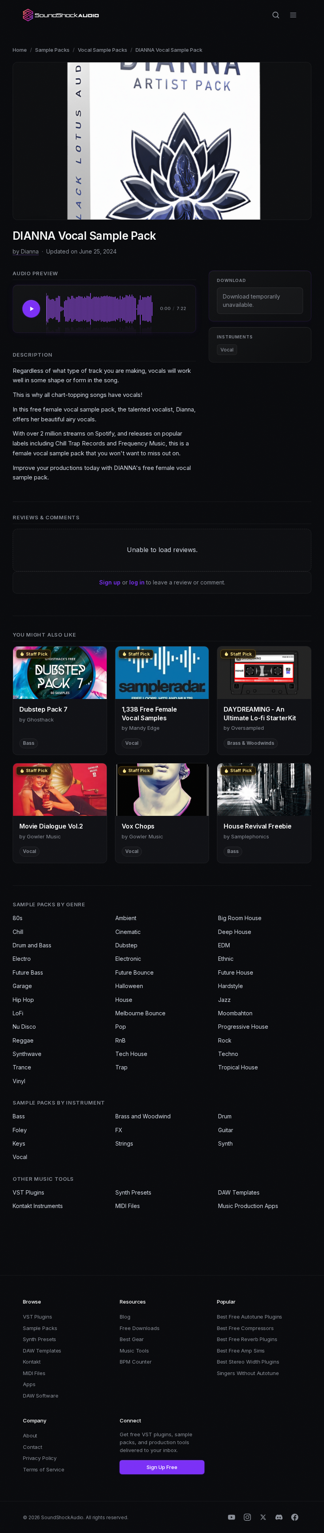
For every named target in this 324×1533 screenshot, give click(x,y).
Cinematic (128, 931)
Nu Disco (24, 1026)
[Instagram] (247, 1517)
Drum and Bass (32, 945)
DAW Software (40, 1395)
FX (118, 1130)
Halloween (129, 986)
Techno (228, 1053)
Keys (19, 1143)
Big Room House (240, 918)
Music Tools (134, 1350)
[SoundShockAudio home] (61, 15)
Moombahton (235, 1013)
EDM (224, 945)
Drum (225, 1116)
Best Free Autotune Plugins (250, 1316)
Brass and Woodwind (143, 1116)
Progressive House (243, 1026)
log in (137, 582)
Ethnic (226, 958)
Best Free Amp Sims (241, 1350)
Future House (235, 972)
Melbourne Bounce (140, 1013)
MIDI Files (127, 1205)
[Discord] (279, 1517)
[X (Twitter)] (263, 1517)
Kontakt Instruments (38, 1205)
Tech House (131, 1053)
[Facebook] (294, 1517)
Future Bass (28, 972)
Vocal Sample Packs (102, 50)
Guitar (225, 1130)
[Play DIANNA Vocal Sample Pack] (31, 308)
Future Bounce (134, 972)
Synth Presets (133, 1192)
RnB (120, 1040)
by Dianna (26, 251)
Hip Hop (23, 999)
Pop (120, 1026)
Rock (225, 1040)
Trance (22, 1067)
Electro (22, 958)
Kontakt (32, 1361)
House (123, 999)
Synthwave (27, 1053)
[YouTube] (231, 1517)
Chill (18, 931)
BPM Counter (136, 1361)
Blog (125, 1316)
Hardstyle (230, 986)
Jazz (224, 999)
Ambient (125, 918)
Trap (121, 1067)
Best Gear (132, 1339)
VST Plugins (28, 1192)
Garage (22, 986)
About (30, 1435)
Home (20, 50)
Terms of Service (43, 1469)
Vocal (227, 350)
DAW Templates (239, 1192)
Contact (32, 1447)
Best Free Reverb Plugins (247, 1339)
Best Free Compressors (245, 1328)
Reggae (23, 1040)
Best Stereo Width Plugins (248, 1361)
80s (18, 918)
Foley (20, 1130)
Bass (19, 1116)
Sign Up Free (162, 1467)
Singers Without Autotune (248, 1373)
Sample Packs (52, 50)
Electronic (128, 958)
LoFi (18, 1013)
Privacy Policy (40, 1458)
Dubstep (126, 945)
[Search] (276, 15)
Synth (225, 1143)
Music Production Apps (248, 1205)
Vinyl (19, 1081)
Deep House (234, 931)
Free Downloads (139, 1328)
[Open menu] (293, 15)
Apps (29, 1384)
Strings (124, 1143)
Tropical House (238, 1067)
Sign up (110, 582)
